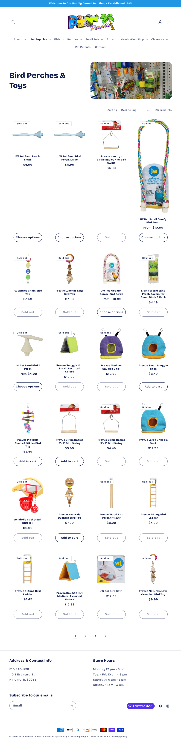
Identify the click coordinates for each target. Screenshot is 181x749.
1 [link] (75, 636)
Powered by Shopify (56, 736)
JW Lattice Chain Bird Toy (28, 292)
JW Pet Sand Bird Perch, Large (69, 158)
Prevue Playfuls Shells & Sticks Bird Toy (28, 443)
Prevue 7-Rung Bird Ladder (153, 516)
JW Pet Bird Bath (111, 591)
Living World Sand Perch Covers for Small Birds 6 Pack (153, 294)
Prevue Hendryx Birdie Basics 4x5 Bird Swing (111, 159)
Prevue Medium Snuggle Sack (111, 367)
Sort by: (112, 110)
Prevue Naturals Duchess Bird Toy (69, 516)
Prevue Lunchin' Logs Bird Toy (70, 292)
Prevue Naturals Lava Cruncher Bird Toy (153, 593)
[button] (13, 22)
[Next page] (105, 636)
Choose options (28, 237)
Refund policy (78, 736)
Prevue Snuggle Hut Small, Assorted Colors (70, 368)
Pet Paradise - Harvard (31, 736)
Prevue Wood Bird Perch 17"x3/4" (111, 516)
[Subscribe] (72, 705)
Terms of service (98, 736)
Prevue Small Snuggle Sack (153, 367)
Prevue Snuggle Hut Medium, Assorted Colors (70, 596)
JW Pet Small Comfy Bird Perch (153, 221)
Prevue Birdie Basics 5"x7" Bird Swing (69, 441)
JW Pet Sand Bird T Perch (27, 367)
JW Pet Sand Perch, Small (27, 158)
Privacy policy (119, 736)
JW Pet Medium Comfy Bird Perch (111, 292)
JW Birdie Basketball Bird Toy (27, 521)
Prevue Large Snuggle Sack (153, 441)
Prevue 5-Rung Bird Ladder (28, 593)
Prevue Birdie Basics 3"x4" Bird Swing (111, 441)
